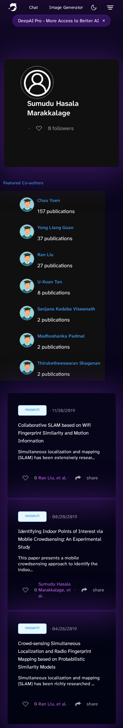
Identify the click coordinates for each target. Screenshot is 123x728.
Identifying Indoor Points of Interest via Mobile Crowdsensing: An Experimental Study (60, 539)
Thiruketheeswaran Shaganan (68, 363)
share (92, 478)
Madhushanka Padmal (61, 336)
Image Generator (66, 7)
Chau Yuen (48, 200)
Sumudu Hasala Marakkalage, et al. (54, 590)
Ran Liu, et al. (52, 478)
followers (61, 128)
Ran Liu (45, 254)
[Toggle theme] (94, 7)
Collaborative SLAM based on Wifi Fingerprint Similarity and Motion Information (54, 433)
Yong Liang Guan (55, 227)
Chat (33, 7)
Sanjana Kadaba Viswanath (66, 309)
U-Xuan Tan (49, 282)
